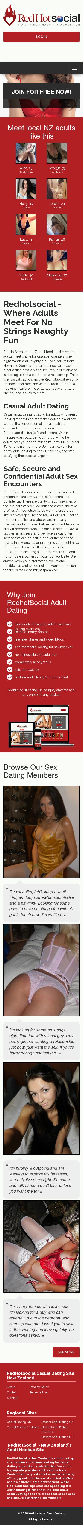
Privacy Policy (39, 1387)
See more (66, 1352)
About (11, 1387)
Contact (12, 1392)
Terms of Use (38, 1392)
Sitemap (12, 1398)
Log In (41, 37)
